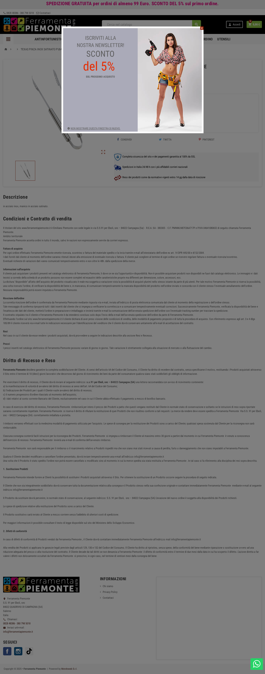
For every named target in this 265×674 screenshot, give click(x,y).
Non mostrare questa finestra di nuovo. (95, 128)
